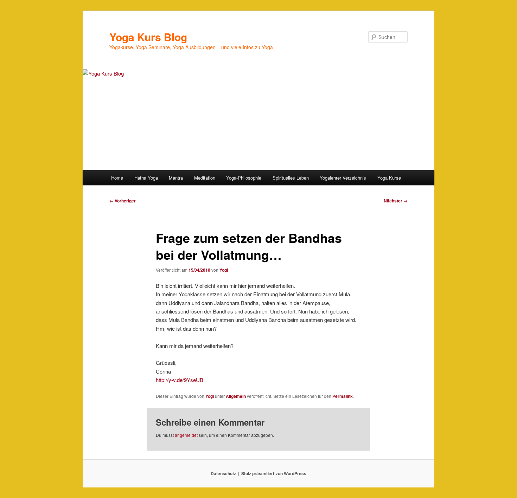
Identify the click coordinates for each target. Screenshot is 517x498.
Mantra (176, 177)
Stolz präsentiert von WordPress (273, 473)
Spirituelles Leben (291, 177)
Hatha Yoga (146, 177)
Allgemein (236, 396)
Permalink (342, 396)
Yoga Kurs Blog (148, 36)
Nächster (396, 201)
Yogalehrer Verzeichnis (343, 177)
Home (117, 177)
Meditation (204, 177)
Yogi (223, 270)
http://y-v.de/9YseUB (179, 379)
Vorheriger (122, 201)
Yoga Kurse (389, 177)
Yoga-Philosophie (243, 177)
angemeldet (186, 435)
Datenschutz (223, 473)
